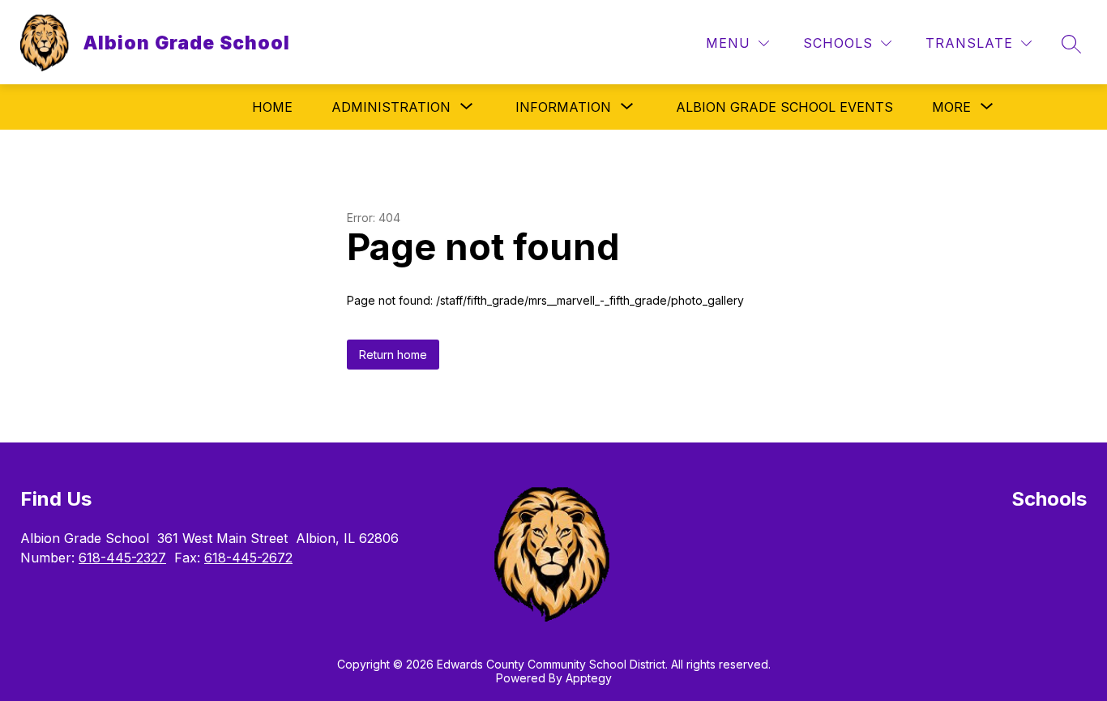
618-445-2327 (122, 557)
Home (272, 107)
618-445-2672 (248, 557)
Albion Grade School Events (784, 107)
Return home (393, 354)
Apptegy (589, 678)
